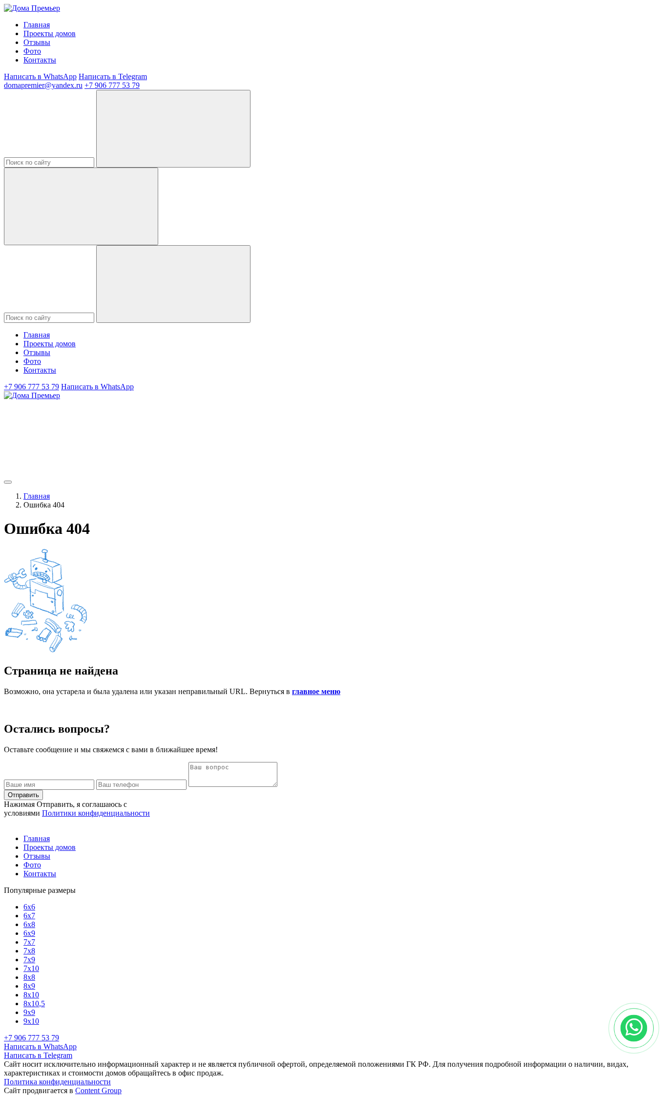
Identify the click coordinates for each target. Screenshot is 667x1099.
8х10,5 (34, 1003)
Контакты (39, 60)
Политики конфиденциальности (96, 813)
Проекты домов (49, 33)
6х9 (29, 933)
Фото (32, 51)
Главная (36, 25)
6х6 (29, 907)
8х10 (31, 995)
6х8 (29, 924)
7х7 (29, 942)
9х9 (29, 1012)
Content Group (98, 1090)
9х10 (31, 1021)
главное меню (316, 691)
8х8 (29, 977)
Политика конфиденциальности (57, 1082)
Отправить (23, 795)
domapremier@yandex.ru (43, 85)
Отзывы (36, 42)
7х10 (31, 968)
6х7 (29, 915)
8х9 (29, 986)
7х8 (29, 951)
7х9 (29, 959)
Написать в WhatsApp (40, 76)
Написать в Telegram (113, 76)
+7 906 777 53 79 (112, 85)
